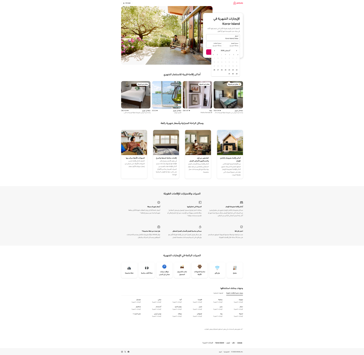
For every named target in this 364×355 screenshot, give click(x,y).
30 (233, 74)
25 (225, 70)
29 (236, 74)
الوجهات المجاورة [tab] (218, 293)
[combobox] (223, 38)
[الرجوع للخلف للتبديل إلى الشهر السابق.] (236, 50)
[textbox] (231, 46)
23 (233, 70)
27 (218, 70)
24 (229, 70)
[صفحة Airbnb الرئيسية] (238, 3)
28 (214, 70)
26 (221, 70)
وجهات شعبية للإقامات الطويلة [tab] (234, 293)
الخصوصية (227, 352)
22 (236, 70)
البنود (220, 352)
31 (229, 74)
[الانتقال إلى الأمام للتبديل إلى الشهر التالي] (214, 50)
